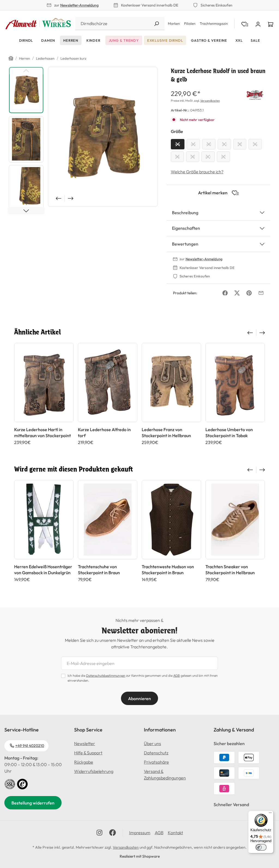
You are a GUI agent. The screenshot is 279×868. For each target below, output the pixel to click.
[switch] (261, 847)
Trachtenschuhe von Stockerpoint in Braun (99, 569)
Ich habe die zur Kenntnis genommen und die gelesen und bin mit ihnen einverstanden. (143, 677)
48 (208, 144)
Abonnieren (139, 698)
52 (239, 144)
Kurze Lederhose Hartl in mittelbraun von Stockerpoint (42, 432)
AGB (176, 675)
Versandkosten (210, 100)
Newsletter (84, 743)
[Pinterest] (249, 293)
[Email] (261, 293)
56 (177, 156)
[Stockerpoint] (255, 94)
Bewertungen (185, 244)
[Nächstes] (71, 198)
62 (223, 156)
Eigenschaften (186, 228)
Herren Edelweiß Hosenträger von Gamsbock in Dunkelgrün (43, 569)
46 (193, 144)
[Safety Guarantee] (9, 783)
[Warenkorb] (271, 24)
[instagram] (99, 832)
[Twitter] (237, 293)
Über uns (152, 743)
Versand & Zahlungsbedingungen (165, 775)
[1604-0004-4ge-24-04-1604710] (102, 137)
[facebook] (112, 832)
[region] (83, 140)
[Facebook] (225, 293)
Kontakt (175, 832)
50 (224, 144)
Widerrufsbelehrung (93, 771)
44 (177, 144)
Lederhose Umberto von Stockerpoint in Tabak (229, 432)
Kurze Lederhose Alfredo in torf (104, 432)
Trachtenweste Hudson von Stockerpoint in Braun (168, 569)
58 (192, 156)
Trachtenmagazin (214, 23)
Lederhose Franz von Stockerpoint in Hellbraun (166, 432)
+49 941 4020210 (29, 745)
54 (255, 144)
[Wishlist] (244, 24)
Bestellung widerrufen (32, 803)
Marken (174, 23)
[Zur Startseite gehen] (38, 23)
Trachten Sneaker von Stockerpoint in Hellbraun (230, 569)
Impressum (139, 832)
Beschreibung (185, 212)
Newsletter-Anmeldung (79, 5)
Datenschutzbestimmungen (105, 675)
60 (208, 156)
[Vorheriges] (58, 198)
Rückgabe (83, 762)
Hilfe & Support (88, 752)
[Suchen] (156, 23)
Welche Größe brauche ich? (197, 171)
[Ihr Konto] (258, 24)
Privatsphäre (156, 762)
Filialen (189, 23)
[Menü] (270, 814)
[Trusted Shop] (22, 783)
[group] (44, 394)
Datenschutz (156, 752)
